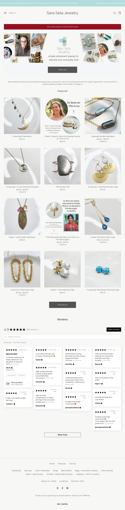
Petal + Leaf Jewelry (34, 474)
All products (62, 305)
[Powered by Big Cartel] (62, 504)
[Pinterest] (67, 488)
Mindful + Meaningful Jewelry (60, 474)
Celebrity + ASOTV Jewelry (87, 474)
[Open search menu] (114, 13)
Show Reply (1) (12, 375)
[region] (62, 3)
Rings (55, 471)
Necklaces (16, 471)
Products (62, 464)
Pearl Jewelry (107, 471)
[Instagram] (57, 488)
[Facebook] (62, 488)
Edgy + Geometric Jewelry (86, 471)
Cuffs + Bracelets (42, 471)
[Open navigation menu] (5, 13)
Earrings (28, 471)
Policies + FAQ (77, 481)
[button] (39, 329)
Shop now (63, 70)
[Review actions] (29, 349)
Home (52, 464)
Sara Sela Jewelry (62, 13)
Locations (64, 481)
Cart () (72, 464)
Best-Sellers (66, 471)
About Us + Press (48, 481)
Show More (15, 364)
